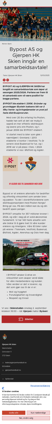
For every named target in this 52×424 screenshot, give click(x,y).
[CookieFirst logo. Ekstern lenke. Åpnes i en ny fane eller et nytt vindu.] (3, 388)
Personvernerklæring (40, 385)
